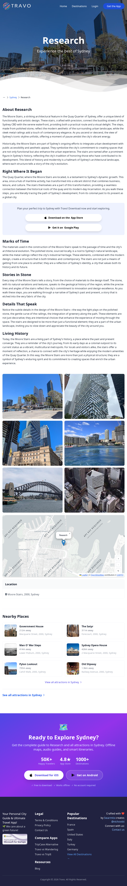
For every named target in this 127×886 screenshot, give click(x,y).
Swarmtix (110, 818)
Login (95, 6)
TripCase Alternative (46, 844)
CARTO (120, 575)
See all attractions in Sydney (22, 695)
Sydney (13, 97)
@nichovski (118, 821)
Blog (37, 868)
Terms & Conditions (46, 820)
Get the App (114, 6)
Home (63, 6)
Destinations (79, 6)
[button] (64, 543)
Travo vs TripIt (43, 854)
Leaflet (84, 575)
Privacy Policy (43, 825)
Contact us (118, 829)
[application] (63, 546)
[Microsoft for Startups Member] (14, 839)
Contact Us (41, 830)
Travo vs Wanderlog (46, 849)
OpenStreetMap (97, 575)
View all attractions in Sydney (62, 682)
